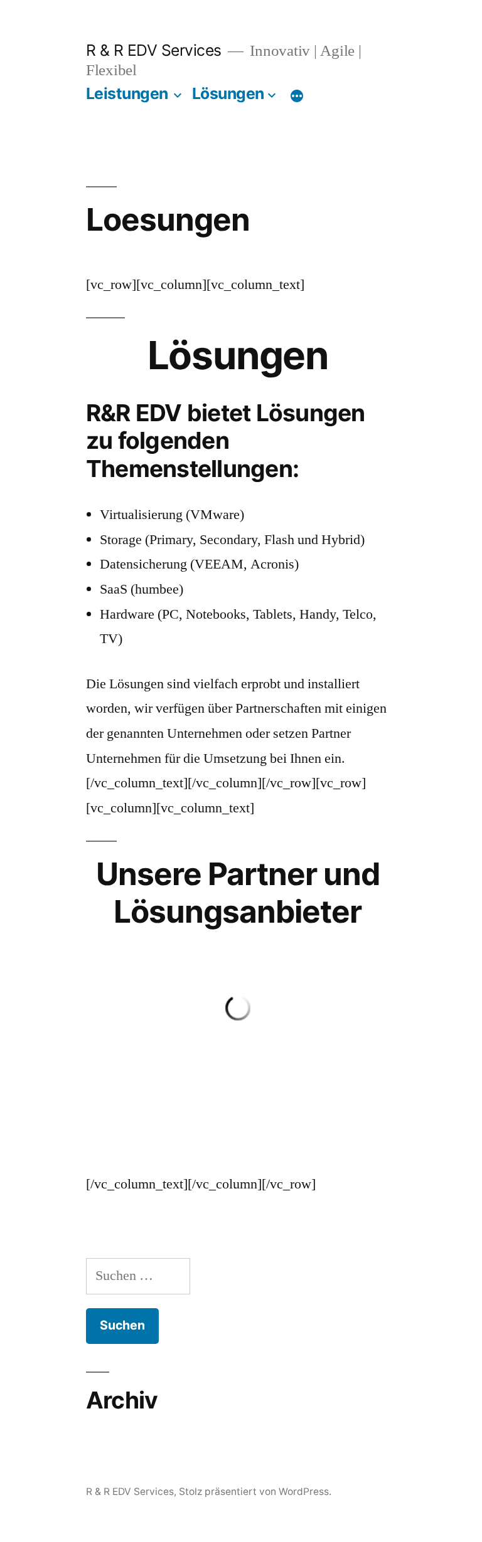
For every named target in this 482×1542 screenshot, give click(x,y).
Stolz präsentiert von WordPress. (255, 1491)
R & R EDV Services (154, 50)
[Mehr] (296, 95)
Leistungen (127, 93)
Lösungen (228, 93)
